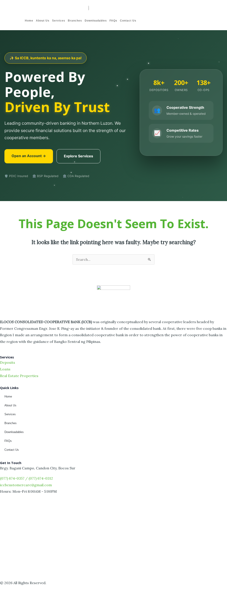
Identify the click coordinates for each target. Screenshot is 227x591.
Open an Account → (29, 156)
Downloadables (96, 20)
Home (29, 20)
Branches (75, 20)
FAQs (113, 20)
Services (58, 20)
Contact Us (128, 20)
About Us (42, 20)
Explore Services (78, 156)
